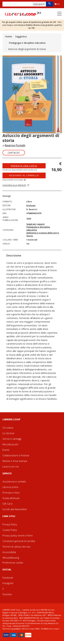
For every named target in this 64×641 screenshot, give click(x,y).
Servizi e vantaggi (11, 438)
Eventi (5, 449)
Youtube (7, 594)
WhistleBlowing (10, 557)
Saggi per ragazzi (35, 224)
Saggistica (21, 36)
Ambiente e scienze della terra (42, 233)
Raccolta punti (10, 444)
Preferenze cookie (12, 562)
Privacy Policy (9, 524)
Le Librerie (8, 433)
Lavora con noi (10, 466)
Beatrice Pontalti (15, 145)
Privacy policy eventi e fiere (17, 535)
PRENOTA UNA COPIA (24, 165)
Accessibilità (9, 552)
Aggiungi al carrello (24, 175)
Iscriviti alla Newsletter (14, 509)
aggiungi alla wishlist (14, 185)
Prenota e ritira (10, 492)
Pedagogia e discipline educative (27, 42)
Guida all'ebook (11, 498)
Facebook (7, 577)
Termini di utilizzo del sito (16, 546)
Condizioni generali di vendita (18, 541)
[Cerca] (49, 4)
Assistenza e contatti (14, 481)
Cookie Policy (9, 530)
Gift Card (7, 503)
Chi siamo (7, 427)
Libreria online (10, 487)
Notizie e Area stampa (14, 461)
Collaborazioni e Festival (15, 455)
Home (8, 36)
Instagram (7, 583)
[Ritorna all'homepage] (22, 13)
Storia (29, 235)
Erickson (30, 205)
